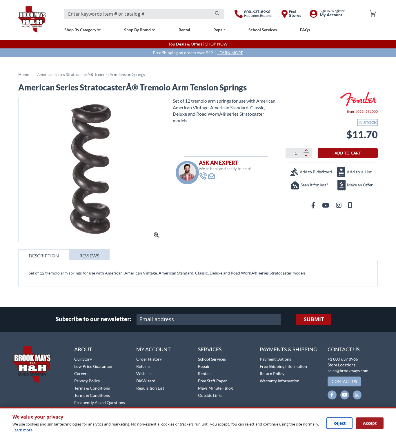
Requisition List (150, 388)
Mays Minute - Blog (215, 388)
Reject (339, 423)
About (83, 349)
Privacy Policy (87, 380)
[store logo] (32, 19)
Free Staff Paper (212, 380)
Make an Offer (360, 184)
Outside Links (210, 395)
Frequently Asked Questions (99, 402)
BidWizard (145, 380)
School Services (212, 359)
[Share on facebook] (313, 205)
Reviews (89, 255)
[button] (19, 342)
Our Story (83, 359)
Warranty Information (279, 380)
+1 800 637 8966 (343, 359)
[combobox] (144, 14)
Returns (143, 366)
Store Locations (341, 364)
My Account (153, 349)
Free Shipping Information (283, 366)
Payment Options (275, 359)
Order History (149, 359)
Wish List (144, 373)
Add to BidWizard (316, 171)
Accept (370, 423)
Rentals (204, 373)
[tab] (43, 254)
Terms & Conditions (92, 388)
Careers (81, 373)
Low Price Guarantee (93, 366)
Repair (204, 366)
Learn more (22, 429)
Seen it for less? (314, 184)
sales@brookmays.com (348, 370)
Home (23, 74)
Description (44, 255)
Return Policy (272, 373)
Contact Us (344, 349)
